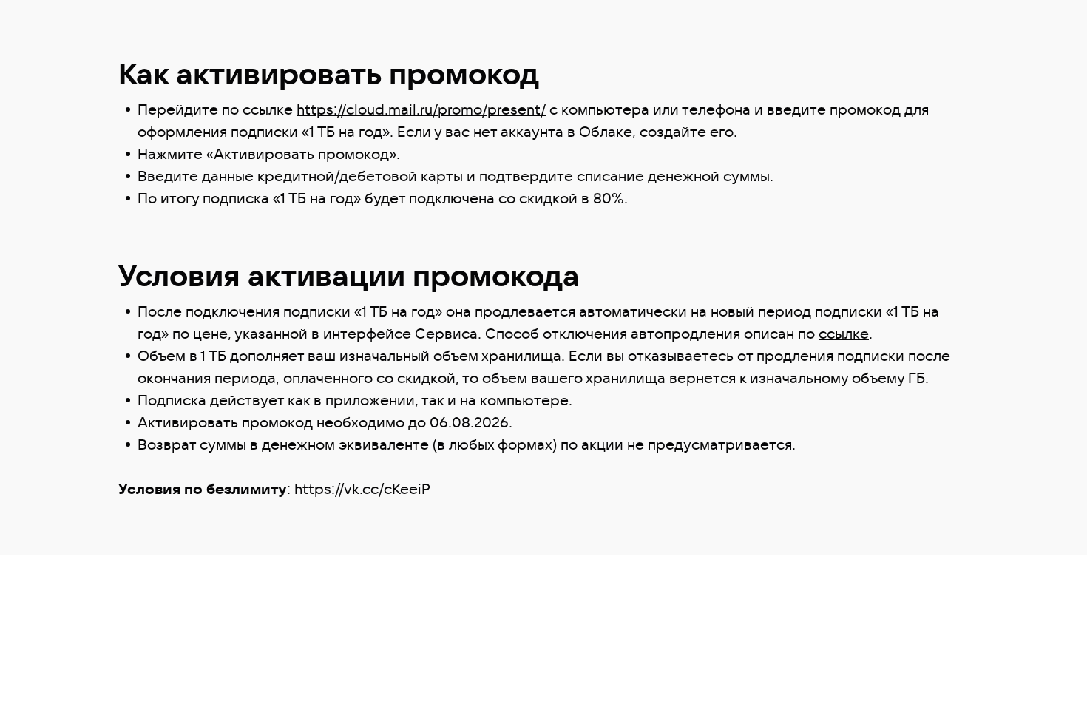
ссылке (844, 333)
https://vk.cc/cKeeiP (362, 488)
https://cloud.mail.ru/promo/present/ (421, 109)
